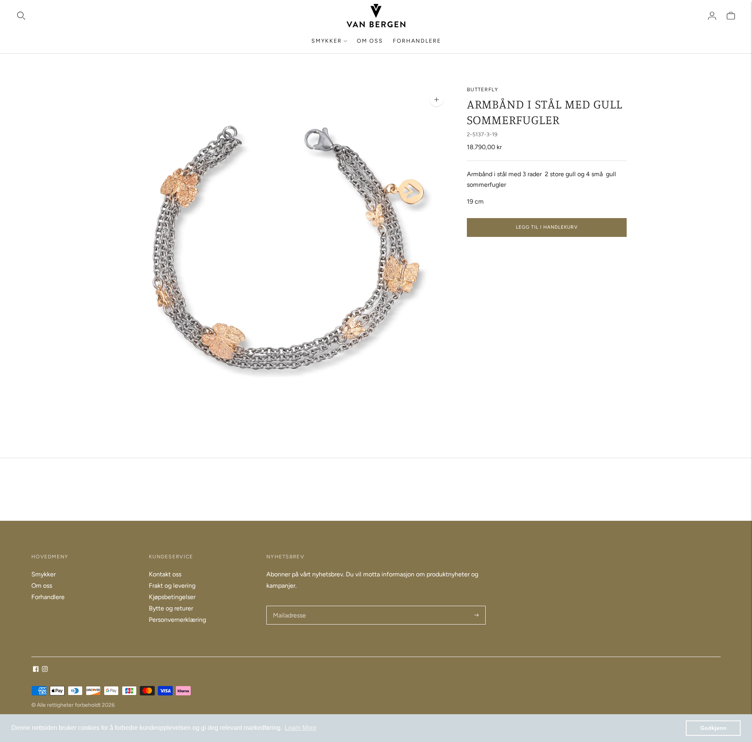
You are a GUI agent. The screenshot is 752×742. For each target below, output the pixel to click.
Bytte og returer (171, 608)
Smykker (326, 41)
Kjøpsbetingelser (172, 597)
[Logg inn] (712, 15)
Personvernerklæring (177, 619)
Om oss (370, 41)
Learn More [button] (300, 727)
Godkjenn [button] (713, 728)
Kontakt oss (165, 574)
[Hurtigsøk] (21, 15)
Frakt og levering (172, 585)
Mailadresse (289, 606)
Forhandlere (417, 41)
